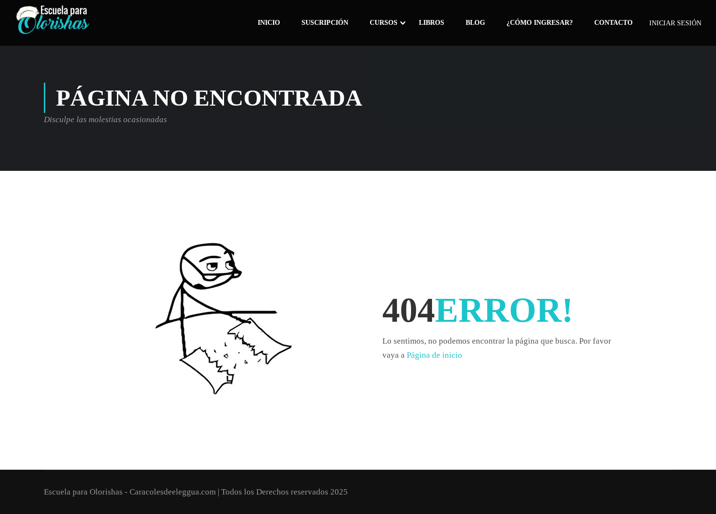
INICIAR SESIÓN (675, 23)
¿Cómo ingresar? (540, 22)
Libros (431, 22)
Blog (475, 22)
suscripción (324, 22)
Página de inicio (434, 355)
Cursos (383, 22)
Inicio (269, 22)
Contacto (613, 22)
